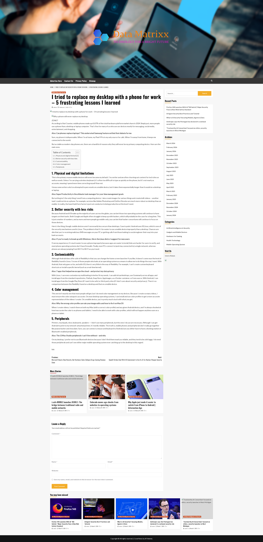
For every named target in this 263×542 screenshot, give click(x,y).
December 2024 (172, 203)
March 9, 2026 (95, 526)
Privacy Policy (81, 81)
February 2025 (171, 195)
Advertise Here (56, 81)
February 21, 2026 (63, 410)
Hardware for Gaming (174, 236)
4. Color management (62, 164)
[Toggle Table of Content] (76, 152)
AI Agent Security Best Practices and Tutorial (182, 114)
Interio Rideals (170, 256)
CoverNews (138, 539)
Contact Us (68, 81)
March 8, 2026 (127, 526)
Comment (56, 434)
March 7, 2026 (160, 526)
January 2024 (171, 215)
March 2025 (170, 191)
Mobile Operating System (58, 92)
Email (110, 462)
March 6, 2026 (193, 528)
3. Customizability (61, 161)
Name (54, 462)
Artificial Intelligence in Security (178, 228)
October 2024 (171, 211)
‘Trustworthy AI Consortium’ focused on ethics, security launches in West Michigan (186, 129)
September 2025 (172, 167)
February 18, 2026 (139, 410)
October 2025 (171, 163)
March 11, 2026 (62, 528)
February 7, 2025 (64, 107)
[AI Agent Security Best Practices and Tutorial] (98, 508)
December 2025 (172, 155)
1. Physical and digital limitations (66, 156)
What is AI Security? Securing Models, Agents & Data (185, 118)
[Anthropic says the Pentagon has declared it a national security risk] (164, 508)
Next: (135, 358)
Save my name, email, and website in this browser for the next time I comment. (83, 479)
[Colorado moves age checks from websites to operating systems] (106, 387)
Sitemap (92, 81)
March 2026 (170, 143)
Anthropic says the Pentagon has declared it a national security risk (186, 123)
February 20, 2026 (101, 408)
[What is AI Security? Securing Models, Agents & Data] (131, 508)
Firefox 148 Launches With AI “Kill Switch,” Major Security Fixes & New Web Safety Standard (187, 108)
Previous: (78, 360)
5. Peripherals (59, 167)
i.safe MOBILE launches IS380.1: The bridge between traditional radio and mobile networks (67, 405)
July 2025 (169, 175)
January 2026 (171, 151)
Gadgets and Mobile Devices (176, 232)
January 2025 (171, 199)
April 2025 (170, 187)
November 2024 (172, 207)
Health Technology (173, 240)
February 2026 (171, 147)
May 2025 (170, 183)
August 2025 (171, 171)
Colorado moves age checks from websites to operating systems (104, 404)
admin (55, 107)
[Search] (211, 80)
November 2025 (172, 159)
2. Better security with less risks (65, 158)
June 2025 (170, 179)
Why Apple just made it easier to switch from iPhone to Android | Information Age (142, 405)
